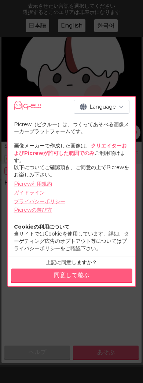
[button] (101, 107)
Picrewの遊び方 (33, 210)
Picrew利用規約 (33, 183)
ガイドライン (29, 192)
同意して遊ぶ (71, 274)
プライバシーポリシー (39, 201)
